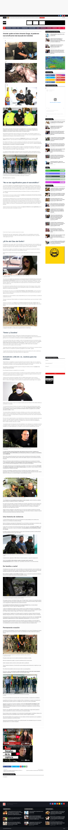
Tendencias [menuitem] (54, 27)
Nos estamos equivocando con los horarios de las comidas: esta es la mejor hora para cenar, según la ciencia (57, 199)
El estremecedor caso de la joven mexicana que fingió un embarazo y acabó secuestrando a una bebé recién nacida (57, 230)
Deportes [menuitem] (49, 27)
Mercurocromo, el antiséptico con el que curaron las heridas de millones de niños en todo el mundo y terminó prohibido (57, 194)
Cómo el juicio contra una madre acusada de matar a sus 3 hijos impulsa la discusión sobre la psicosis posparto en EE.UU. (57, 151)
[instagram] (62, 15)
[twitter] (60, 15)
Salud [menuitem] (38, 27)
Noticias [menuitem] (14, 27)
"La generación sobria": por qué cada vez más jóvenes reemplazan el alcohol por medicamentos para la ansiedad (57, 189)
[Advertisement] (32, 7)
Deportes (54, 170)
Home (64, 828)
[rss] (50, 80)
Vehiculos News (54, 182)
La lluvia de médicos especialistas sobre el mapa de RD (57, 35)
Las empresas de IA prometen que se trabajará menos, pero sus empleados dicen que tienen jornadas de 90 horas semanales (57, 210)
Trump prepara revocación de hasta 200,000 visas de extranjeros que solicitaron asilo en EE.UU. (56, 45)
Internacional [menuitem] (25, 27)
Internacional (10, 31)
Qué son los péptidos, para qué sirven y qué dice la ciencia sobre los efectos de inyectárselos (25, 17)
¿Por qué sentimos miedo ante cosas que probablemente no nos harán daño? (57, 122)
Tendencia (54, 179)
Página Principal (5, 31)
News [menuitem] (59, 27)
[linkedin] (62, 804)
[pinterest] (64, 15)
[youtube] (60, 77)
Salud (54, 173)
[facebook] (59, 15)
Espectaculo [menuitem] (43, 27)
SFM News (9, 828)
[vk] (50, 82)
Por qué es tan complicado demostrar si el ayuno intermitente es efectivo (15, 818)
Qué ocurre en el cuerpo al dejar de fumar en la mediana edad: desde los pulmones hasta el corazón (14, 823)
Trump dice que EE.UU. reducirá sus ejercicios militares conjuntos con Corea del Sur (57, 162)
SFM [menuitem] (18, 27)
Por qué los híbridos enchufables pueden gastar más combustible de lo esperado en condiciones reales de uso (57, 242)
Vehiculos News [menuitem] (32, 27)
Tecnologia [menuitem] (8, 27)
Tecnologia (54, 176)
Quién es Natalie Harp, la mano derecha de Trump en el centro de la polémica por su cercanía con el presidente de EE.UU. (57, 144)
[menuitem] (4, 28)
